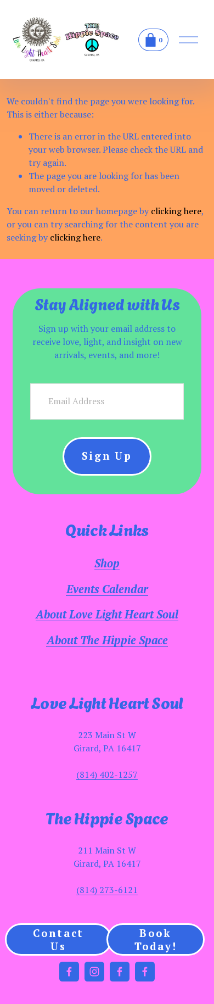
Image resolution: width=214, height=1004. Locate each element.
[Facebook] (69, 971)
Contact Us (59, 940)
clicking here (176, 211)
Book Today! (155, 940)
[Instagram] (94, 971)
